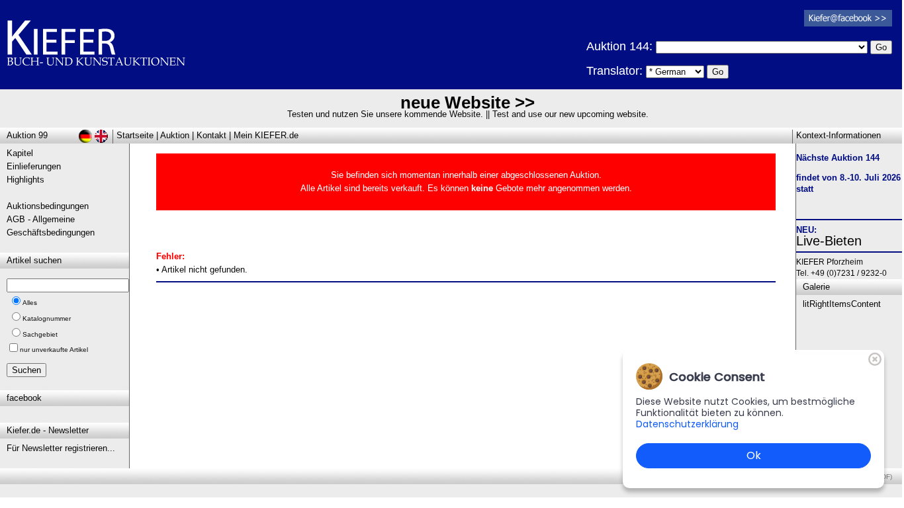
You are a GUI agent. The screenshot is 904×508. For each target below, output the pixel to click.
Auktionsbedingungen (48, 206)
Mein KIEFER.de (266, 135)
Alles (30, 302)
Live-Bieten (829, 240)
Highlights (25, 180)
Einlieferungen (34, 166)
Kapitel (20, 153)
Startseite (135, 135)
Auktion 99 (27, 135)
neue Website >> (467, 102)
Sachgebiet (40, 334)
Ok (753, 455)
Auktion (174, 135)
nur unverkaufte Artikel (54, 349)
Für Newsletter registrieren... (61, 448)
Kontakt (211, 135)
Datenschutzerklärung (687, 424)
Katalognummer (47, 318)
